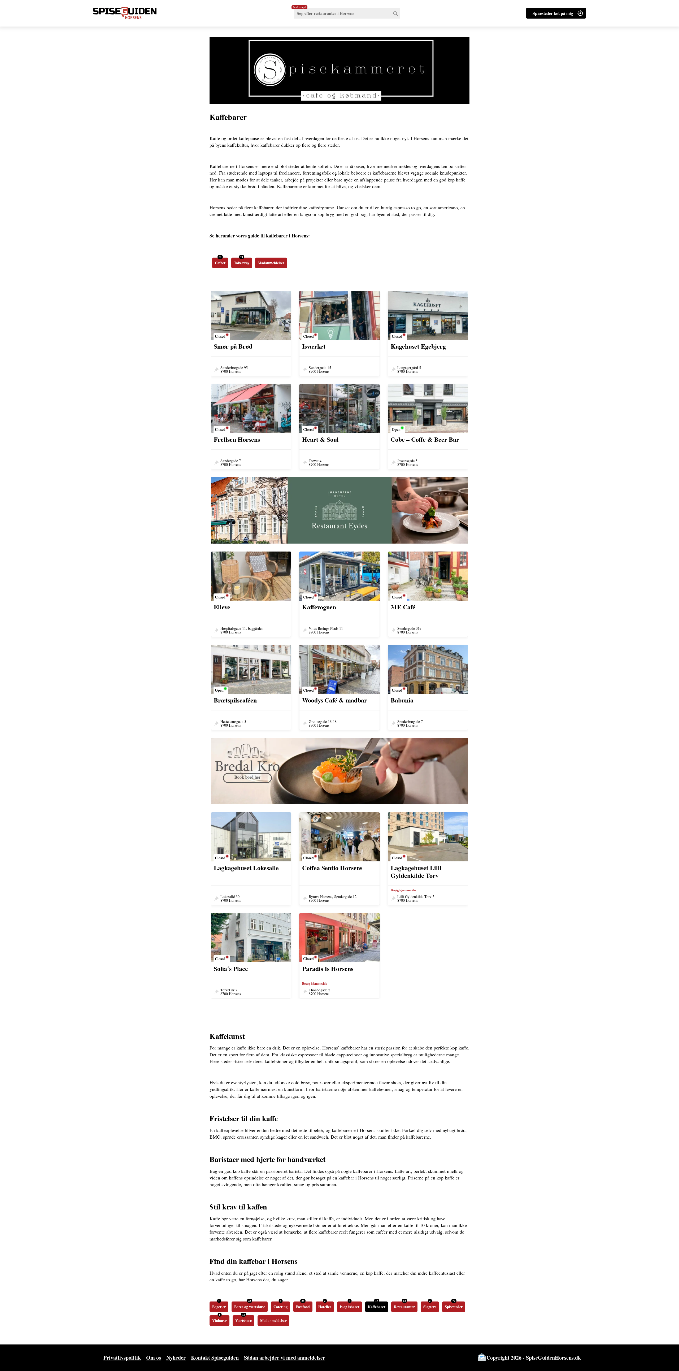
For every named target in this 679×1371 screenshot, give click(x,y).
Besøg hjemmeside (403, 890)
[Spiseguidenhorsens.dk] (131, 13)
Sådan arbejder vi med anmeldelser (284, 1357)
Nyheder (176, 1357)
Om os (153, 1357)
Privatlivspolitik (122, 1357)
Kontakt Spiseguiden (215, 1357)
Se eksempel (299, 7)
